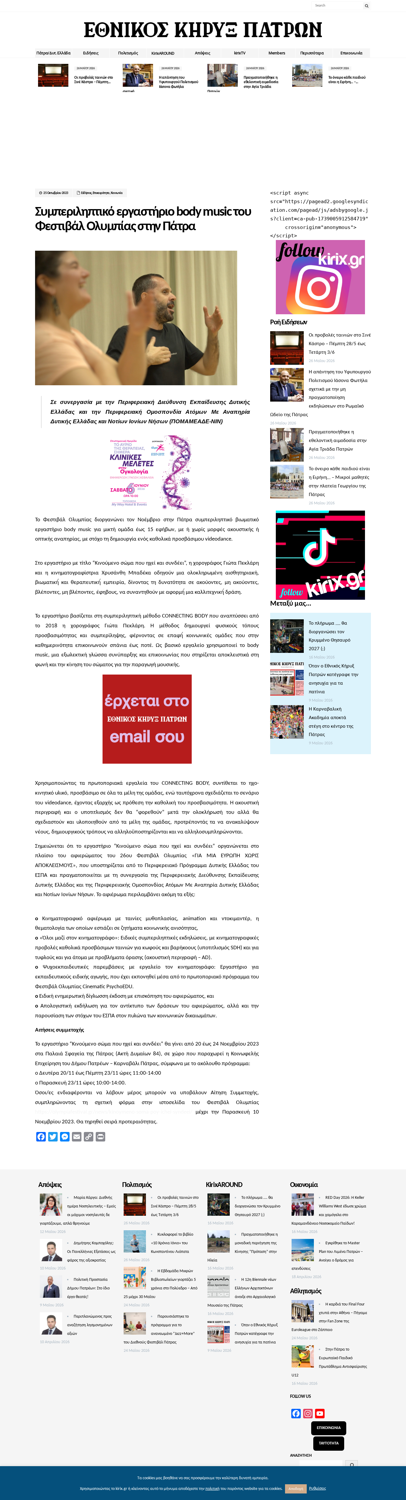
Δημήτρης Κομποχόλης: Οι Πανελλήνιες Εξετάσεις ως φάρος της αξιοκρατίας (91, 1252)
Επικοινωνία (351, 53)
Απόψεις (202, 53)
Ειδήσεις (90, 53)
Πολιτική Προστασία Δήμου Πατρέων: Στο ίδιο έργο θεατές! (88, 1288)
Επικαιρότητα (101, 193)
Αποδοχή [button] (296, 1489)
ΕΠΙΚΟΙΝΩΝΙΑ (329, 1428)
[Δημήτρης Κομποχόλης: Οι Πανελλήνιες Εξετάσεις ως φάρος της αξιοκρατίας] (51, 1251)
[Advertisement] (203, 144)
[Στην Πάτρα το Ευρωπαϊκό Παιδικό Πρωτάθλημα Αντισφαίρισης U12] (303, 1358)
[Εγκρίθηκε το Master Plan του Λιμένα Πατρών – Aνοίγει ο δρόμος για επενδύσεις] (303, 1251)
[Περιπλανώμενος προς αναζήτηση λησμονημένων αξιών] (51, 1325)
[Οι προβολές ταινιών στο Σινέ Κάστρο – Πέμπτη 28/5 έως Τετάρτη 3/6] (287, 349)
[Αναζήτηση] (351, 1465)
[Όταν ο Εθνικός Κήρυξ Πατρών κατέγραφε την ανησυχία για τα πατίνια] (287, 680)
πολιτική (212, 1489)
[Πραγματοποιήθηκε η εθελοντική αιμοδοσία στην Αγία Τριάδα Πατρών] (287, 446)
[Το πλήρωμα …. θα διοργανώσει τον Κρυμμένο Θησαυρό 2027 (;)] (287, 637)
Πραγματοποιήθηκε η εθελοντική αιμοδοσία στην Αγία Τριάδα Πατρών (338, 441)
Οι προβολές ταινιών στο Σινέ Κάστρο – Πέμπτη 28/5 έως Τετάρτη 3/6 (340, 344)
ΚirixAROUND (163, 53)
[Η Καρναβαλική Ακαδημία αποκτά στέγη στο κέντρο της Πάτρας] (287, 723)
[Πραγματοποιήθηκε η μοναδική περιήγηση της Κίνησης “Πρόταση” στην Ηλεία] (218, 1243)
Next (366, 77)
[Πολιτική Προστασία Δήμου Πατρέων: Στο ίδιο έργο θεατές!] (51, 1288)
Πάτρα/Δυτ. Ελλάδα (53, 53)
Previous (39, 77)
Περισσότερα (312, 53)
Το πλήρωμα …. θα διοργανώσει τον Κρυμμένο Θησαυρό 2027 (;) (257, 1206)
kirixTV (240, 53)
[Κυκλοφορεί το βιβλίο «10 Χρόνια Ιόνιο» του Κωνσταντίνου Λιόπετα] (135, 1243)
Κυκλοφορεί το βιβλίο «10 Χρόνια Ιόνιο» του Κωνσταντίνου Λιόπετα (172, 1243)
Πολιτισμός (128, 53)
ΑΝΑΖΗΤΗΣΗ (301, 1455)
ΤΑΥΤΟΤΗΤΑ (329, 1443)
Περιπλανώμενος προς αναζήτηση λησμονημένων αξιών (89, 1325)
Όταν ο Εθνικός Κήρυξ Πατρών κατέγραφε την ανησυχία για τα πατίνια (256, 1334)
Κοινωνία (117, 193)
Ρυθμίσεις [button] (317, 1488)
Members (277, 53)
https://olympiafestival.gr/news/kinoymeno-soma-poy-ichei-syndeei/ (113, 1112)
